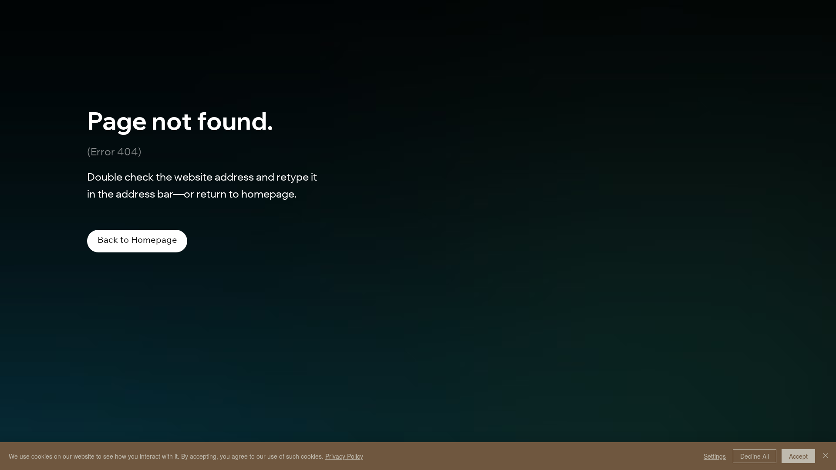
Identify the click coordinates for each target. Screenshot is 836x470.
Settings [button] (715, 456)
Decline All (754, 456)
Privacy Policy (344, 456)
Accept (798, 456)
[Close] (825, 456)
